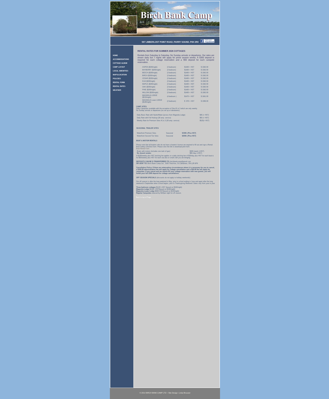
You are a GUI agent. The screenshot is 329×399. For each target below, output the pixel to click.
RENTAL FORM (119, 82)
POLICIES (117, 79)
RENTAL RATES (119, 86)
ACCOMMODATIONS (121, 59)
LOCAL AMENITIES (120, 71)
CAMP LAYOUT (119, 67)
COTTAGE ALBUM (120, 63)
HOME (115, 55)
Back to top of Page (143, 197)
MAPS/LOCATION (120, 75)
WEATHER (117, 90)
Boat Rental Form (142, 149)
